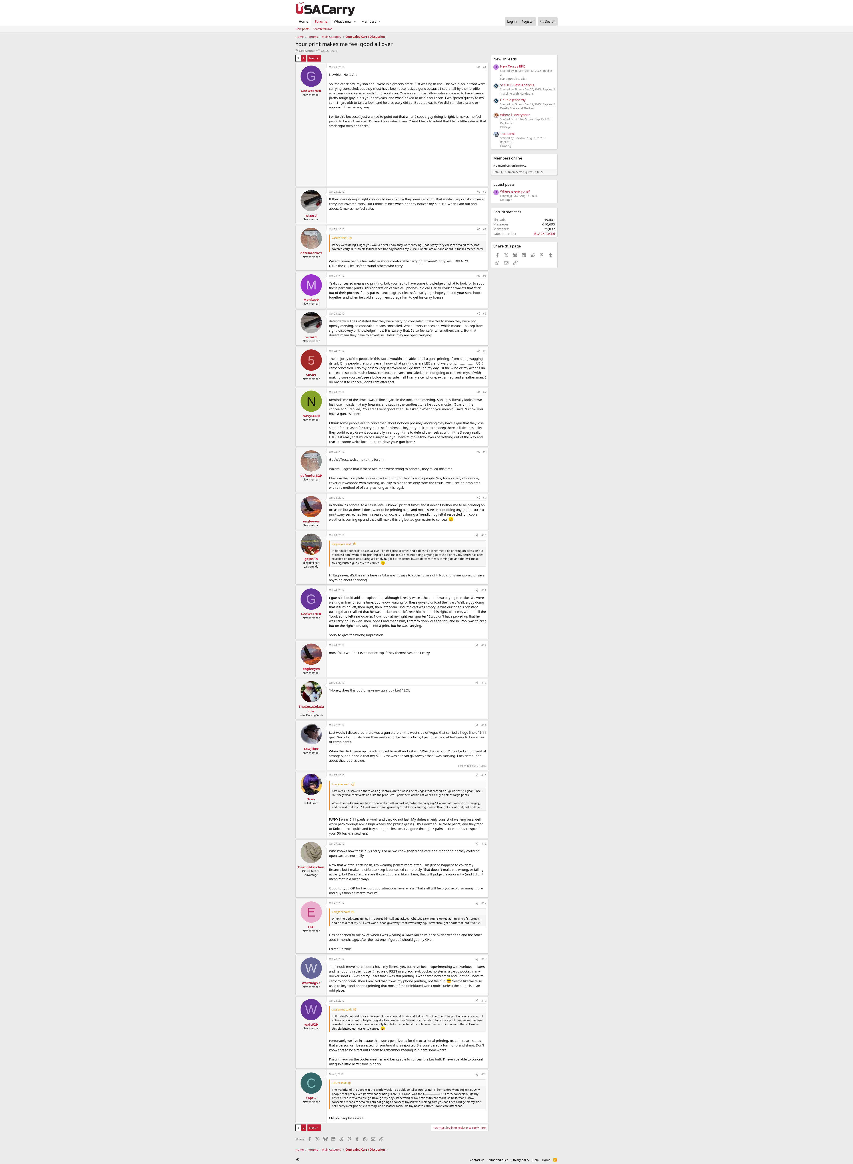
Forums (321, 21)
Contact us (477, 1160)
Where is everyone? (515, 114)
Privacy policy (520, 1160)
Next (312, 58)
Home (303, 21)
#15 (483, 775)
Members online (507, 158)
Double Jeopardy (513, 100)
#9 (484, 498)
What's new (342, 21)
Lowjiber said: (341, 784)
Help (535, 1160)
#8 (484, 452)
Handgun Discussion (513, 79)
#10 (483, 535)
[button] (355, 21)
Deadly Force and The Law (517, 108)
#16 (483, 843)
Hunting (505, 146)
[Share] (478, 67)
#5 (484, 313)
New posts (302, 29)
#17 (483, 903)
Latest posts (503, 184)
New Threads (505, 59)
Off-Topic (506, 127)
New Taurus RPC (512, 66)
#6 (484, 351)
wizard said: (339, 238)
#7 (484, 392)
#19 (483, 1001)
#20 (483, 1074)
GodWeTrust (307, 51)
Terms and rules (497, 1160)
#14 (483, 725)
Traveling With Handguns (517, 94)
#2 (484, 191)
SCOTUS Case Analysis (517, 85)
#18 (483, 959)
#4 (484, 276)
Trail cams (507, 133)
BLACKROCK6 (544, 233)
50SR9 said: (339, 1083)
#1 (484, 67)
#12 (483, 645)
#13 (483, 683)
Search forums (322, 29)
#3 (484, 229)
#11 (483, 590)
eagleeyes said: (342, 544)
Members (368, 21)
